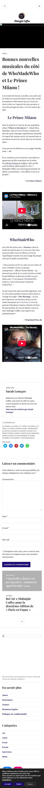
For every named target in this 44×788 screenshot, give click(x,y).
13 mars (6, 426)
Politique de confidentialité (14, 714)
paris (5, 436)
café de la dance (10, 431)
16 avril (15, 426)
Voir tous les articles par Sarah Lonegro (19, 410)
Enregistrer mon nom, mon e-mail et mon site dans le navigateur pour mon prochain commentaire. (20, 554)
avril (25, 429)
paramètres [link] (6, 780)
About (5, 695)
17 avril (23, 426)
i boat (30, 431)
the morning (22, 436)
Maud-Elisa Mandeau (30, 433)
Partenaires (7, 700)
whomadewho (28, 438)
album (18, 429)
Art (3, 733)
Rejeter (18, 784)
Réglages (30, 784)
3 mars (11, 429)
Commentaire (8, 479)
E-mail (5, 528)
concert (22, 431)
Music (4, 53)
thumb (32, 436)
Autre (4, 737)
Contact (5, 704)
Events (5, 747)
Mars (17, 433)
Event (4, 742)
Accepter (8, 784)
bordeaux (33, 429)
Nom (5, 516)
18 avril (32, 426)
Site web (5, 539)
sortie (12, 436)
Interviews (7, 752)
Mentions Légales (10, 709)
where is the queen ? (11, 438)
